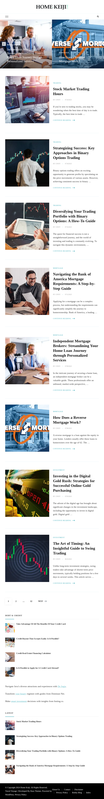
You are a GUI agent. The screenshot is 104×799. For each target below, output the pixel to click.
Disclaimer (78, 789)
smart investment (19, 701)
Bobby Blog (77, 793)
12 (32, 601)
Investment (59, 470)
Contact (67, 789)
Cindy (58, 100)
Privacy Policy (21, 795)
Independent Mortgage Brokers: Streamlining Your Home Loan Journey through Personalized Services (75, 350)
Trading (57, 83)
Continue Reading (62, 120)
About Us (56, 789)
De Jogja (62, 686)
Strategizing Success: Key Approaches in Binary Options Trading (74, 153)
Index (88, 793)
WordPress (9, 795)
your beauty (20, 693)
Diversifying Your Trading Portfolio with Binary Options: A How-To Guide (74, 216)
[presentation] (4, 44)
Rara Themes (35, 791)
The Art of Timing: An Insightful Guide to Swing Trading (74, 548)
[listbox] (52, 44)
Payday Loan (65, 53)
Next (40, 601)
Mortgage (12, 53)
